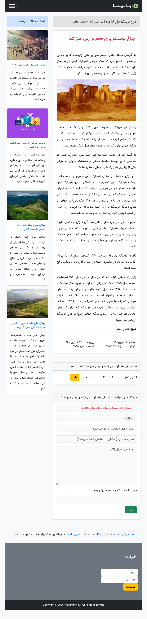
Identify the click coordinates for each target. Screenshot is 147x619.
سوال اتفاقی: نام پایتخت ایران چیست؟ (112, 490)
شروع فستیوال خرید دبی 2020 (28, 65)
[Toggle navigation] (12, 6)
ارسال (130, 509)
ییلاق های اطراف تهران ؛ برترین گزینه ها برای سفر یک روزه (28, 325)
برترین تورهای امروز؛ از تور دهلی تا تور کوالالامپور (27, 145)
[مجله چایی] (126, 6)
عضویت (130, 586)
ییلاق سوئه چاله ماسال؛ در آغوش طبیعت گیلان (31, 227)
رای (75, 377)
